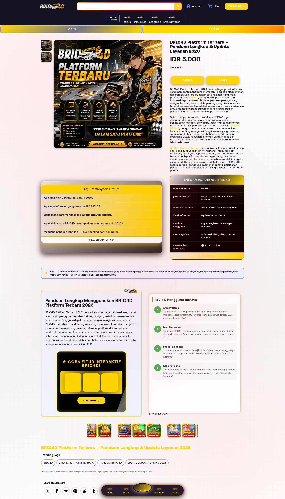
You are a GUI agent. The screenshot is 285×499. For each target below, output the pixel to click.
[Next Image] (159, 94)
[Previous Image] (56, 94)
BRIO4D (193, 97)
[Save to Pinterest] (75, 490)
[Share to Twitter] (47, 490)
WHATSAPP (159, 492)
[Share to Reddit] (84, 490)
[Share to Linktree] (66, 490)
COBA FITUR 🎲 (91, 400)
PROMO (109, 492)
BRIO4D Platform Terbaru (185, 148)
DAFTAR (213, 29)
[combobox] (125, 6)
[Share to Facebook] (57, 490)
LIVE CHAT (175, 492)
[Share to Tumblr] (94, 490)
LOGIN (71, 29)
